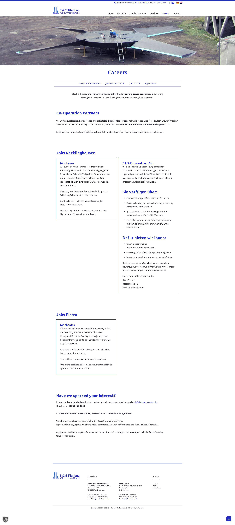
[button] (138, 13)
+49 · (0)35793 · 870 (159, 3)
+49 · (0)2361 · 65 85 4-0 (136, 3)
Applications (150, 83)
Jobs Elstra (135, 83)
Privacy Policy (156, 488)
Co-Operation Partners (90, 83)
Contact (154, 483)
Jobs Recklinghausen (115, 83)
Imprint (154, 486)
